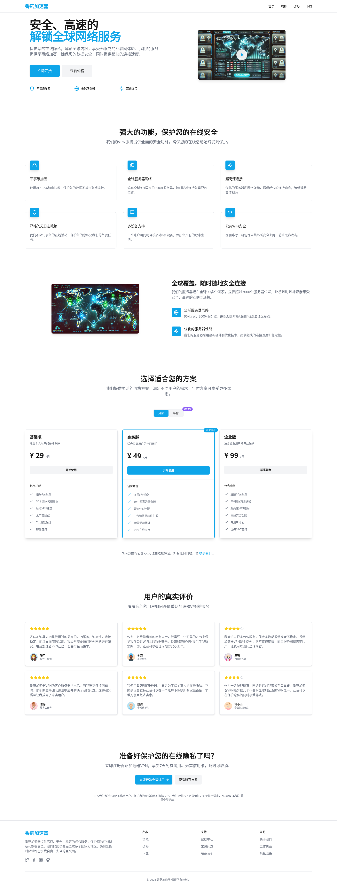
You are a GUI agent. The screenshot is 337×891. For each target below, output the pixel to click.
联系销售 (265, 470)
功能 (284, 6)
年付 (178, 412)
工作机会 (266, 846)
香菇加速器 (163, 879)
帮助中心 (207, 839)
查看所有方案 (188, 779)
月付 (161, 413)
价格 (296, 6)
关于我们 (266, 839)
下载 (309, 6)
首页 (271, 6)
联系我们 (205, 553)
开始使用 (71, 470)
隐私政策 (266, 853)
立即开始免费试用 (151, 779)
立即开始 (45, 70)
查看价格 (77, 70)
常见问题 (207, 846)
